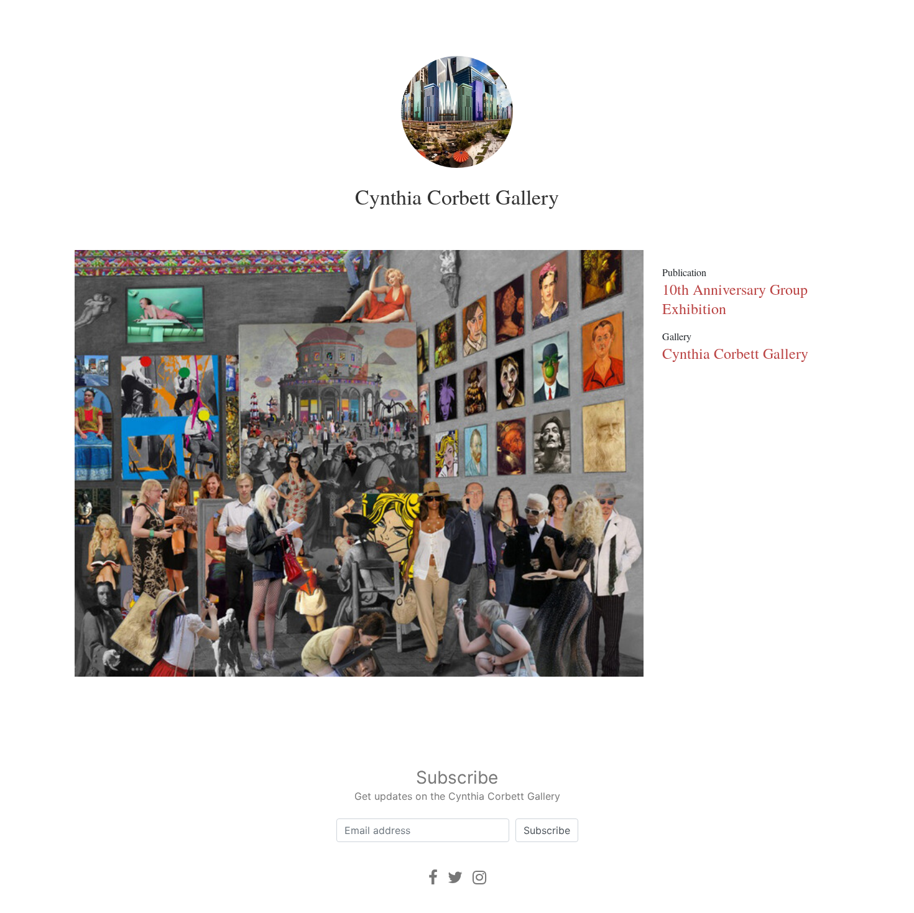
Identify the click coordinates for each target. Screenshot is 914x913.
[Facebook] (433, 877)
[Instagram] (479, 877)
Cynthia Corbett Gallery (457, 196)
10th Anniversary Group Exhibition (735, 298)
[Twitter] (455, 877)
